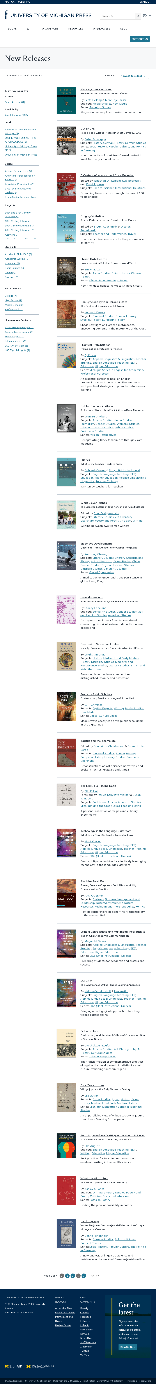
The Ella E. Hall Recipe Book (98, 786)
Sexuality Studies (115, 568)
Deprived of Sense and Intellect (100, 644)
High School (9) (13, 300)
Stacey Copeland (95, 608)
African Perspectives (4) (18, 171)
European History (113, 319)
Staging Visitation (92, 216)
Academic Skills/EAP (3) (18, 254)
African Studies (103, 420)
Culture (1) (10, 272)
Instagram (85, 1321)
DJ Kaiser (90, 355)
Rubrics (85, 460)
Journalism (87, 424)
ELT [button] (29, 28)
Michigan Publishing (17, 1)
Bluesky (84, 1308)
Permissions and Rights (64, 1319)
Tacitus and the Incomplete (98, 741)
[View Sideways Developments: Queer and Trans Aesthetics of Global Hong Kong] (66, 555)
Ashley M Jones (94, 1189)
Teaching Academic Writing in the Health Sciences (112, 1135)
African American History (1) (21, 239)
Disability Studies (102, 662)
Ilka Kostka (121, 991)
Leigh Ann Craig (95, 654)
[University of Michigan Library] (16, 1366)
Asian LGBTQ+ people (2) (19, 327)
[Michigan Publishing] (42, 1366)
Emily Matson (93, 269)
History (97, 143)
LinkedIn (84, 1325)
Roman (120, 316)
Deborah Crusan (95, 470)
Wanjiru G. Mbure (96, 416)
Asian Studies (101, 273)
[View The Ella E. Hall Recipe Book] (66, 795)
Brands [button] (145, 1)
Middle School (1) (14, 304)
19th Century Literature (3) (20, 225)
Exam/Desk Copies (65, 1312)
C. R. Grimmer (93, 704)
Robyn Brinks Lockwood (124, 470)
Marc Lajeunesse (116, 100)
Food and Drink (131, 806)
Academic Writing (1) (17, 258)
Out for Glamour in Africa (96, 406)
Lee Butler (91, 1095)
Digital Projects (103, 708)
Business (98, 899)
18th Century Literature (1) (20, 220)
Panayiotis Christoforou (109, 746)
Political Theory (90, 1243)
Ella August (92, 1146)
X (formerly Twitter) (86, 1348)
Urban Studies (124, 427)
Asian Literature (101, 561)
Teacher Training (107, 481)
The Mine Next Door (93, 881)
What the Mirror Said (94, 1178)
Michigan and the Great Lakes (100, 806)
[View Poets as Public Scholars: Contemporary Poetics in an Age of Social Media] (66, 706)
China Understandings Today (108, 280)
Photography (127, 1049)
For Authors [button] (50, 28)
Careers (84, 1312)
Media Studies (102, 103)
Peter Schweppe (95, 139)
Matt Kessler (93, 841)
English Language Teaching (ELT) (114, 362)
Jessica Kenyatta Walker (113, 795)
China (115, 273)
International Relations (130, 188)
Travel (132, 234)
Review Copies (63, 1325)
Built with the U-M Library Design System (74, 1380)
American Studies (119, 615)
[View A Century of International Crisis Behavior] (66, 187)
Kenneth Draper (95, 312)
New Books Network (86, 1331)
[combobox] (133, 76)
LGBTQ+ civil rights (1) (17, 350)
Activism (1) (11, 234)
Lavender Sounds (91, 597)
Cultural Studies (101, 1053)
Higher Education (106, 366)
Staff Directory (88, 1342)
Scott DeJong (93, 100)
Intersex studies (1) (15, 341)
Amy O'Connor (94, 895)
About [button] (125, 28)
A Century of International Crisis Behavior (107, 175)
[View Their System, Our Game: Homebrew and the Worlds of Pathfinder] (66, 100)
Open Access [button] (102, 28)
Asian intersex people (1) (19, 331)
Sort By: (110, 75)
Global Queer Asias (101, 572)
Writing (138, 520)
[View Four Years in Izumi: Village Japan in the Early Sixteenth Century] (66, 1097)
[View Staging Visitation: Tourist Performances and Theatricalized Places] (66, 228)
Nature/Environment (109, 903)
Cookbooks (99, 802)
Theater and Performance (109, 234)
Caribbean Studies (92, 431)
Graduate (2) (12, 277)
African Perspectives (102, 434)
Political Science (103, 188)
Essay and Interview (116, 1196)
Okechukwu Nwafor (97, 1045)
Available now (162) (16, 115)
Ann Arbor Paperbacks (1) (19, 184)
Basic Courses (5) (14, 267)
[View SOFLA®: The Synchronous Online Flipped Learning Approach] (66, 993)
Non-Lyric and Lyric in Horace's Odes (103, 302)
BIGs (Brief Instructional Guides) (110, 856)
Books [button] (12, 28)
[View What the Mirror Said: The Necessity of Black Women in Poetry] (66, 1190)
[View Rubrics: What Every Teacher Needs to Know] (66, 472)
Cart (147, 15)
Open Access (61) (15, 102)
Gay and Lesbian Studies (118, 565)
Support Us (140, 38)
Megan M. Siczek (95, 941)
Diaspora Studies (91, 568)
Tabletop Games (100, 107)
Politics (140, 906)
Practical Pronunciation (95, 345)
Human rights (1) (14, 336)
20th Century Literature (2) (20, 230)
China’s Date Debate (93, 259)
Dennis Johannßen (96, 1235)
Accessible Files (63, 1308)
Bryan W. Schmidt (105, 226)
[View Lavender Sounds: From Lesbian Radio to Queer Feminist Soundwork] (66, 609)
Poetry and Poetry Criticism (113, 520)
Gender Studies (105, 424)
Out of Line (87, 128)
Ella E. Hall (91, 791)
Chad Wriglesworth (106, 513)
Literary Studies (103, 517)
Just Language (89, 1221)
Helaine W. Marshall (98, 991)
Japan (115, 1099)
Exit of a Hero (89, 1031)
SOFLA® (86, 981)
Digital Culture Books (103, 715)
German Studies (135, 143)
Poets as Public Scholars (96, 694)
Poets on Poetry (99, 1200)
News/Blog (86, 1338)
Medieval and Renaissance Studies (106, 663)
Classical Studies (103, 316)
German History (113, 143)
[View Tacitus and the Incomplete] (66, 753)
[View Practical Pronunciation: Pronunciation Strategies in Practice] (66, 355)
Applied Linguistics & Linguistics (114, 359)
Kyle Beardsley (131, 180)
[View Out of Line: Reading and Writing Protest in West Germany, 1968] (66, 141)
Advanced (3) (12, 263)
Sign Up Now (128, 1347)
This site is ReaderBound (138, 1380)
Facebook (85, 1316)
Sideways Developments (96, 543)
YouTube (85, 1355)
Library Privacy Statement (110, 1380)
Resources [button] (76, 28)
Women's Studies (128, 424)
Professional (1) (14, 309)
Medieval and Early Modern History (114, 1103)
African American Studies (97, 427)
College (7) (11, 295)
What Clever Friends (93, 503)
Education (87, 366)
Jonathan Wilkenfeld (107, 180)
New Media (119, 103)
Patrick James (95, 184)
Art (116, 1049)
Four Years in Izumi (92, 1085)
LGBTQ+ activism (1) (16, 345)
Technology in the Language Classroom (105, 831)
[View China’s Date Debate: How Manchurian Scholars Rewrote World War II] (66, 271)
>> (97, 1275)
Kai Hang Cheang (96, 554)
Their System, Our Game (96, 89)
